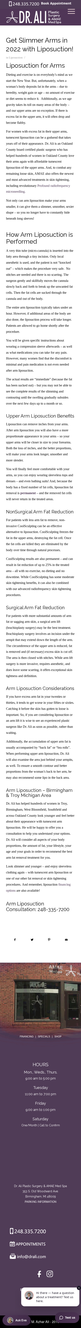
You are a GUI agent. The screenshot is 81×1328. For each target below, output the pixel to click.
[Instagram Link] (49, 1275)
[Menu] (69, 17)
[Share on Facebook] (14, 940)
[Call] (26, 1232)
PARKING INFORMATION (40, 1201)
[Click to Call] (24, 5)
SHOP (57, 1036)
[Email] (27, 1257)
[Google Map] (40, 1166)
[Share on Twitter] (32, 940)
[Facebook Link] (40, 1275)
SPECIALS (44, 1036)
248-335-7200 (53, 909)
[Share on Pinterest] (49, 940)
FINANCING (26, 1036)
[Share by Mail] (66, 940)
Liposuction (16, 57)
